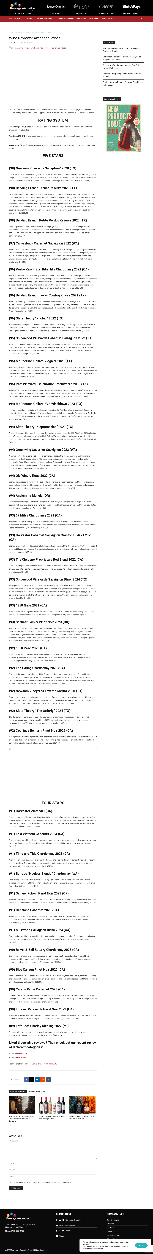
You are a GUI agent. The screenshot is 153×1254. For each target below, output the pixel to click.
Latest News (109, 43)
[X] (31, 1079)
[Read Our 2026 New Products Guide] (123, 128)
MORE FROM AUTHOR (36, 1091)
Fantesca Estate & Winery (34, 1064)
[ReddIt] (42, 1079)
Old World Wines (18, 1057)
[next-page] (14, 1125)
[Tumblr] (48, 1079)
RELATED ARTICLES (17, 1091)
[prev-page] (10, 1125)
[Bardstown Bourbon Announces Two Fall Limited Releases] (83, 1105)
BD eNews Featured (22, 33)
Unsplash (52, 1064)
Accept (141, 1245)
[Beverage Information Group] (24, 6)
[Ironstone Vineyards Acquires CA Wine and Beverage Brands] (53, 1105)
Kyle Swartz (15, 43)
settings (100, 1249)
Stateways (63, 1236)
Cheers (68, 1231)
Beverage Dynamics (73, 1220)
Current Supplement (112, 99)
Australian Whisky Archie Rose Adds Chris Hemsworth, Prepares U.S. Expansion (21, 1118)
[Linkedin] (37, 1079)
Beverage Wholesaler (67, 1225)
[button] (142, 19)
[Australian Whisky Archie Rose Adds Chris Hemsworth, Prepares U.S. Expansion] (23, 1105)
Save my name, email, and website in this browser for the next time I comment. (42, 1182)
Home (11, 33)
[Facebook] (26, 1079)
